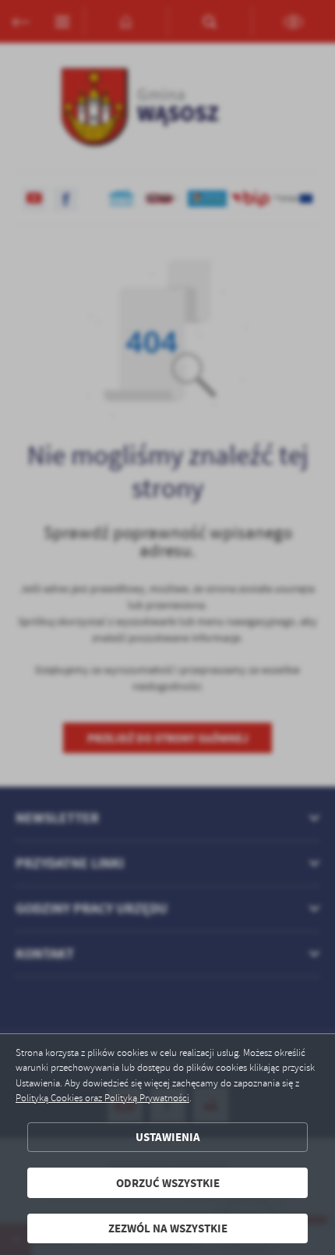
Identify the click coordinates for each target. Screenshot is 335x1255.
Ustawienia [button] (168, 1137)
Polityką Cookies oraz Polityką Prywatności (102, 1098)
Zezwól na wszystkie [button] (167, 1228)
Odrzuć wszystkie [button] (168, 1183)
